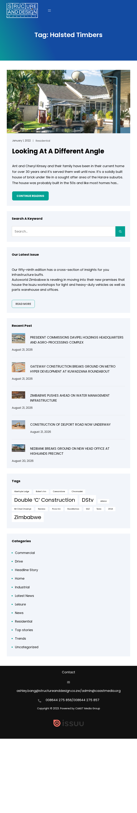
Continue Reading (30, 196)
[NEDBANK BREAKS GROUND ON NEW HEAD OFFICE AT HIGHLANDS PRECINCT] (18, 448)
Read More (23, 304)
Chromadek (77, 491)
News (19, 613)
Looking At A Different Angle (58, 151)
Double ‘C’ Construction (44, 500)
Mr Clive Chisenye (22, 509)
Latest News (24, 595)
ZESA (110, 509)
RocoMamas (73, 509)
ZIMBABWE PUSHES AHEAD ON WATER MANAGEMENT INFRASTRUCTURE (70, 398)
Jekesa (103, 501)
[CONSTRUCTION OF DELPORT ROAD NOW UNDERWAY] (18, 425)
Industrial (22, 587)
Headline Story (26, 570)
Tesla (99, 509)
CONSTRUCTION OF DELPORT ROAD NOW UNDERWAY (70, 424)
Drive (19, 561)
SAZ (88, 509)
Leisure (20, 604)
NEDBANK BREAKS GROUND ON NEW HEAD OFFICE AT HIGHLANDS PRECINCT (70, 451)
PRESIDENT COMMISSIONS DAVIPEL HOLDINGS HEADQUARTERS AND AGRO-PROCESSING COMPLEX (76, 340)
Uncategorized (26, 647)
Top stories (24, 630)
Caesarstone (59, 491)
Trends (20, 638)
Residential (43, 141)
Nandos (41, 509)
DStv (87, 500)
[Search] (120, 231)
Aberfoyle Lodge (21, 491)
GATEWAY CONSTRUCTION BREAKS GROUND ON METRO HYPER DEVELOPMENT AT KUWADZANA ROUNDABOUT (72, 369)
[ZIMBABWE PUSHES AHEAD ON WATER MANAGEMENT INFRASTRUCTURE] (18, 395)
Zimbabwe (27, 517)
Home (19, 578)
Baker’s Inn (41, 491)
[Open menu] (49, 10)
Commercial (25, 553)
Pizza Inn (56, 509)
